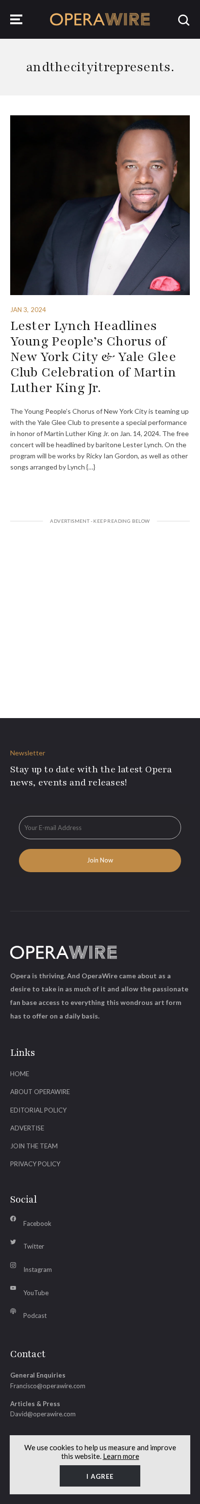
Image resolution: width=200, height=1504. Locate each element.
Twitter (33, 1246)
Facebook (37, 1223)
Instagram (37, 1269)
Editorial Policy (38, 1110)
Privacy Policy (35, 1164)
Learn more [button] (121, 1456)
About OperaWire (40, 1092)
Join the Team (34, 1146)
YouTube (36, 1293)
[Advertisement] (100, 609)
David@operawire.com (43, 1414)
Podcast (35, 1315)
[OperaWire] (100, 19)
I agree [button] (100, 1476)
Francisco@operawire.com (47, 1386)
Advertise (27, 1128)
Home (19, 1074)
